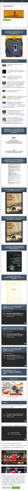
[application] (14, 317)
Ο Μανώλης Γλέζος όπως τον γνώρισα (15, 65)
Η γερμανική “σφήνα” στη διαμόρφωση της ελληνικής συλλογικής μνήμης (14, 77)
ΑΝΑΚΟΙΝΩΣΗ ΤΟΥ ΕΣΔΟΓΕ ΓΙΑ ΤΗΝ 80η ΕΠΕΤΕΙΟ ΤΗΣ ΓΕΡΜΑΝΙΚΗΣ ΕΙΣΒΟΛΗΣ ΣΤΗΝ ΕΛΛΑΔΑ (16, 98)
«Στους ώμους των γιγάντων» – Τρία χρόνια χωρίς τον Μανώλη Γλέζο (16, 72)
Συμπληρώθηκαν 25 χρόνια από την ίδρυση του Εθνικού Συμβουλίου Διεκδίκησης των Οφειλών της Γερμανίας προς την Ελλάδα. (13, 112)
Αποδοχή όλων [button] (16, 487)
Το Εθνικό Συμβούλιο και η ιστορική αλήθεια (14, 91)
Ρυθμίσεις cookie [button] (6, 487)
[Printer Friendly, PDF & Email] (7, 20)
